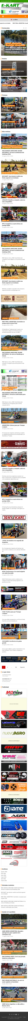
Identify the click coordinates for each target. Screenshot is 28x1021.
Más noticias (6, 131)
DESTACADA (5, 43)
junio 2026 (3, 875)
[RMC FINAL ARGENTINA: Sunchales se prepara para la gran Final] (14, 312)
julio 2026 (3, 873)
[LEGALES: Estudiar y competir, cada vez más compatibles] (14, 459)
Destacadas (6, 28)
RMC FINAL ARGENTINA (13, 318)
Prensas (4, 95)
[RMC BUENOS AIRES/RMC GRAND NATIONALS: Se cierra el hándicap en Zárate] (14, 343)
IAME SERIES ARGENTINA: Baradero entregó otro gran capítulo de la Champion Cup (12, 932)
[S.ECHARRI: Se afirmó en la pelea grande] (14, 631)
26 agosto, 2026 (5, 53)
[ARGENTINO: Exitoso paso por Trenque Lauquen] (14, 415)
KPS (8, 220)
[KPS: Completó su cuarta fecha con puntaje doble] (14, 489)
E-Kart (11, 53)
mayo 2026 (3, 877)
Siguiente (22, 667)
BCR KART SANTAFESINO (8, 172)
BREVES (4, 145)
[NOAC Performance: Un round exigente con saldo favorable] (14, 562)
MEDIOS (13, 69)
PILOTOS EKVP (12, 105)
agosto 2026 (4, 871)
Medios (4, 59)
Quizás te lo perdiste (8, 912)
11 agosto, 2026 (5, 936)
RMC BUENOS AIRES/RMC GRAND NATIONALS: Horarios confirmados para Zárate (13, 394)
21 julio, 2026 (5, 1007)
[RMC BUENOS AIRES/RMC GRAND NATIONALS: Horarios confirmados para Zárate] (14, 383)
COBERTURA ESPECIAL (11, 145)
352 (16, 667)
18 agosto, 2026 (5, 90)
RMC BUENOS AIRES (7, 45)
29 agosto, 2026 (5, 156)
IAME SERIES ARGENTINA (19, 927)
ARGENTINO (5, 105)
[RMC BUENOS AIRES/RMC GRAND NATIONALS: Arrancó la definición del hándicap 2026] (14, 239)
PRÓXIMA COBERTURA (13, 43)
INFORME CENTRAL (18, 951)
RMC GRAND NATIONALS (17, 45)
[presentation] (24, 28)
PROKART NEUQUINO (11, 85)
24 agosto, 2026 (5, 110)
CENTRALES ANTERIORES (8, 927)
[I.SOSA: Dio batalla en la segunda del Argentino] (14, 531)
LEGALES (15, 196)
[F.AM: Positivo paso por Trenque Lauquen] (14, 602)
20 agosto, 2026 (5, 74)
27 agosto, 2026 (5, 179)
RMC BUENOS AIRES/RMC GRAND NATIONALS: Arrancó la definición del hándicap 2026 (13, 152)
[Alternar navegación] (3, 16)
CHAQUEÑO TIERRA (6, 69)
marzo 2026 (4, 880)
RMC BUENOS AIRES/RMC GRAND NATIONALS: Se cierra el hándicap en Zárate (13, 49)
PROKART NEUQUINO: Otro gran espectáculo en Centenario (11, 88)
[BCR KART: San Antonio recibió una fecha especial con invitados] (14, 271)
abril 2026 (3, 878)
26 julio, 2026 (5, 983)
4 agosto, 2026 (5, 960)
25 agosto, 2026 (5, 203)
